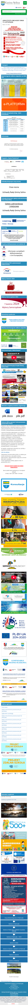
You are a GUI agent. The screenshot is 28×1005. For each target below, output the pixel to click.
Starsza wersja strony (6, 981)
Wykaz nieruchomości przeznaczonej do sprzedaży (11, 710)
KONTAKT (19, 7)
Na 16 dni (13, 799)
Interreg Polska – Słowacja (10, 216)
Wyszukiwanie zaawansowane (20, 13)
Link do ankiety (5, 452)
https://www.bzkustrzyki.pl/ (14, 73)
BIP (25, 7)
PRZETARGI (4, 707)
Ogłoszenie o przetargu (7, 713)
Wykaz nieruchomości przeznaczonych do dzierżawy (12, 716)
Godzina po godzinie (6, 799)
